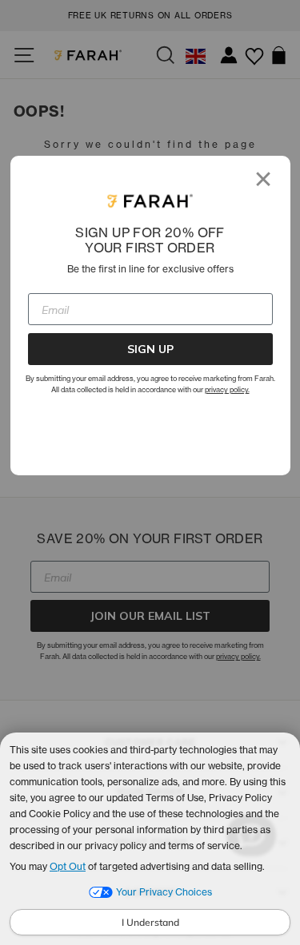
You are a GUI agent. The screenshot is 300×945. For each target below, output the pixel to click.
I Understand (150, 922)
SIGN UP (150, 349)
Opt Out (68, 866)
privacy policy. (227, 389)
